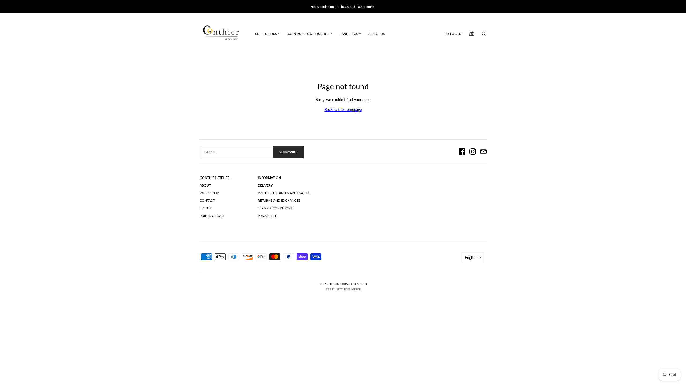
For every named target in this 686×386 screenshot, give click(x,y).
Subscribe (288, 152)
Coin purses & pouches (308, 33)
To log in (452, 33)
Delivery (265, 185)
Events (206, 208)
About (205, 185)
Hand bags (348, 33)
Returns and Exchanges (279, 200)
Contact (207, 200)
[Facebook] (462, 152)
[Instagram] (472, 152)
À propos (376, 33)
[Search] (484, 35)
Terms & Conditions (275, 208)
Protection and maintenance (284, 193)
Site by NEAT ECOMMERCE (343, 289)
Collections (266, 33)
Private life (267, 216)
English (470, 257)
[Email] (483, 152)
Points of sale (212, 216)
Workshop (209, 193)
